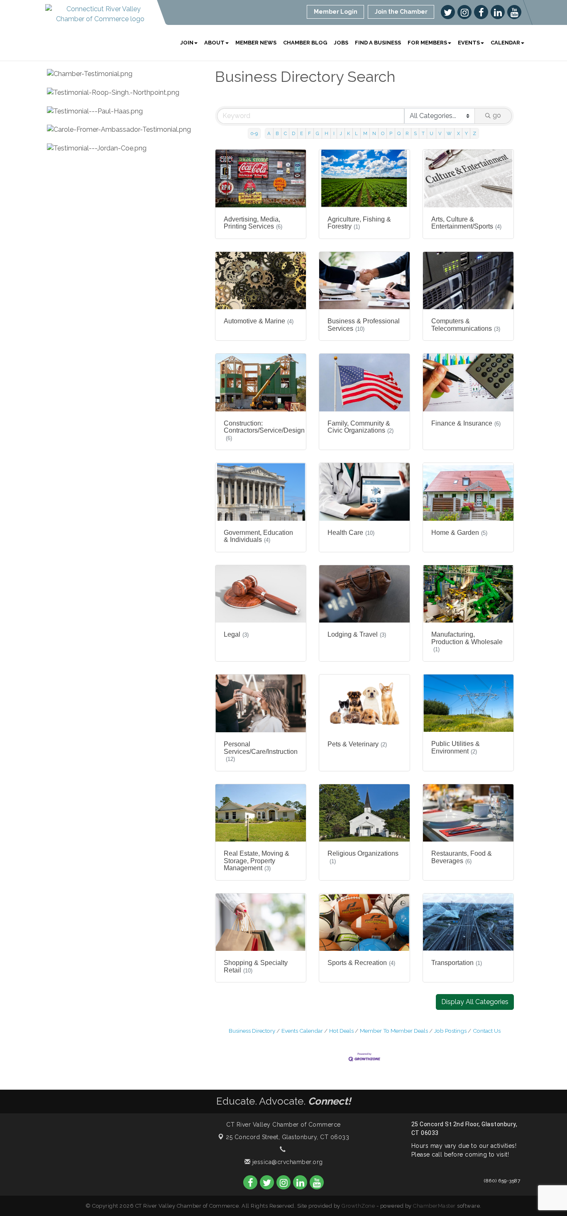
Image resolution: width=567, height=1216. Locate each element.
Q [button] (399, 133)
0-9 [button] (254, 133)
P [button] (390, 133)
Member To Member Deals (394, 1030)
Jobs (341, 42)
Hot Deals (341, 1030)
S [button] (415, 133)
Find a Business (378, 42)
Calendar (505, 42)
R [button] (407, 133)
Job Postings (450, 1030)
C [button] (285, 133)
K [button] (348, 133)
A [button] (269, 133)
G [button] (317, 133)
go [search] (497, 115)
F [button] (309, 133)
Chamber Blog (305, 42)
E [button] (301, 133)
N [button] (374, 133)
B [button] (277, 133)
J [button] (341, 133)
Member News (255, 42)
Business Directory (252, 1030)
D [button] (293, 133)
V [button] (440, 133)
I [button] (334, 133)
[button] (475, 1002)
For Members (427, 42)
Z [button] (474, 133)
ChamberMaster (434, 1206)
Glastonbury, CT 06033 (287, 1137)
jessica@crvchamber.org (286, 1162)
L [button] (356, 133)
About (214, 42)
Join (186, 42)
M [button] (365, 133)
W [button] (449, 133)
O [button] (382, 133)
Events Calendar (302, 1030)
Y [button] (466, 133)
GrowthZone (358, 1206)
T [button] (423, 133)
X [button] (458, 133)
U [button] (431, 133)
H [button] (326, 133)
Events (469, 42)
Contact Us (487, 1030)
